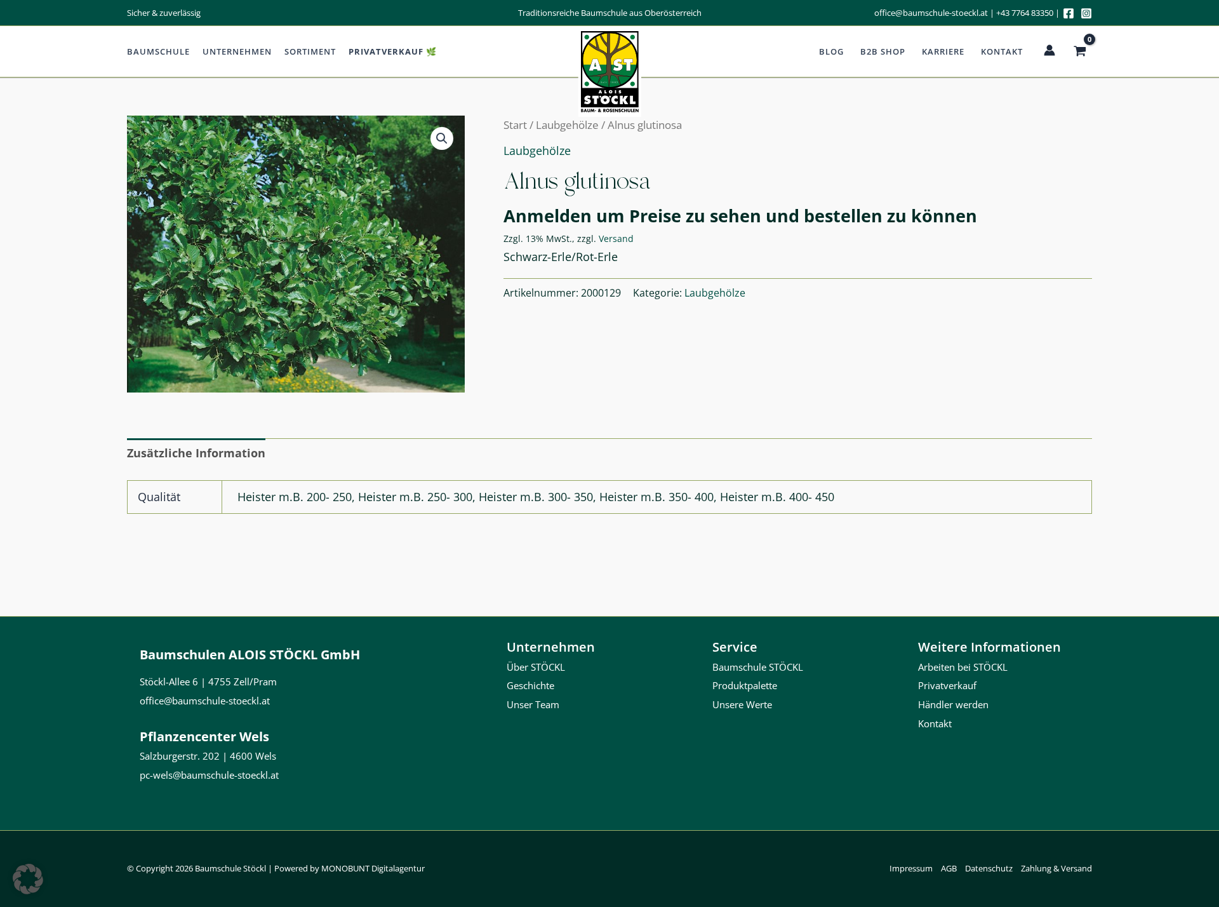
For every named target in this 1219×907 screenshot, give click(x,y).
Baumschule (158, 51)
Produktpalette (744, 685)
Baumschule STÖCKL (757, 667)
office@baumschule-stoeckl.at (931, 12)
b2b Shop (882, 51)
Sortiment (310, 51)
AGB (949, 868)
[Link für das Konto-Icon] (1049, 50)
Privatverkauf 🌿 (393, 51)
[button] (441, 138)
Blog (831, 51)
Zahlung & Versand (1056, 868)
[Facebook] (1068, 13)
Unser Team (533, 704)
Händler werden (953, 704)
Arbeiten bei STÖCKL (963, 667)
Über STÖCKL (536, 667)
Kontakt (1002, 51)
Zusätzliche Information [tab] (196, 452)
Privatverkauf (947, 685)
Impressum (911, 868)
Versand (616, 238)
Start (515, 125)
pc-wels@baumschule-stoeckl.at (209, 775)
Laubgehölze (567, 125)
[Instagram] (1086, 13)
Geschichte (530, 685)
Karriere (943, 51)
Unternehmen (237, 51)
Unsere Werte (742, 704)
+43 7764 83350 (1024, 12)
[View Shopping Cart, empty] (1080, 51)
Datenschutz (989, 868)
